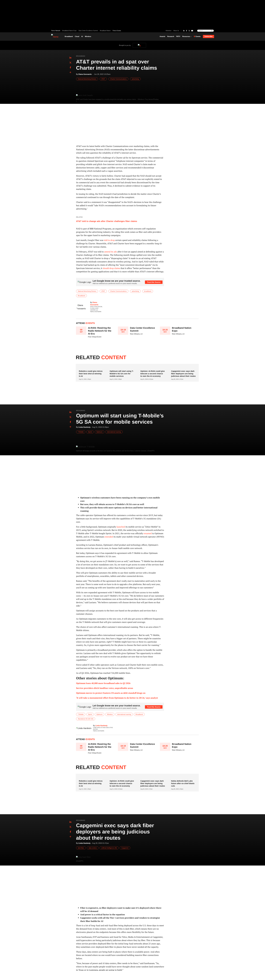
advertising (135, 79)
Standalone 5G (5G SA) (85, 719)
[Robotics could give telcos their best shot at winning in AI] (90, 367)
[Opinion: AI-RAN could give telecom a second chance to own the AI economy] (151, 367)
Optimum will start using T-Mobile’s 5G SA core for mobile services (122, 373)
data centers (93, 848)
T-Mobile (81, 432)
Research (170, 36)
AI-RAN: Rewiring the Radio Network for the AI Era (99, 331)
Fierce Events (117, 30)
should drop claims (111, 268)
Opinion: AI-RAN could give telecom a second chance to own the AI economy (152, 373)
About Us (176, 30)
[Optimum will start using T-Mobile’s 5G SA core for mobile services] (121, 367)
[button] (70, 72)
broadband (147, 291)
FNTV (178, 36)
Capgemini (124, 848)
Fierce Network (55, 30)
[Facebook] (186, 30)
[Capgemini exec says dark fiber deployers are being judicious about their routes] (182, 367)
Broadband (69, 36)
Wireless (88, 36)
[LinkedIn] (184, 30)
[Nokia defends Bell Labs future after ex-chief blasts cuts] (182, 777)
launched (121, 526)
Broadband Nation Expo (69, 30)
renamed (148, 533)
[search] (212, 30)
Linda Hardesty (101, 725)
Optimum (99, 432)
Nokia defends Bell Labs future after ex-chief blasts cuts (182, 783)
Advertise (168, 30)
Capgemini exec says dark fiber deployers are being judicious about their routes (183, 373)
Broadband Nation (105, 30)
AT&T (103, 79)
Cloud (77, 36)
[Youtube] (192, 31)
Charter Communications (118, 79)
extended (109, 536)
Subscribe (208, 36)
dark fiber (81, 848)
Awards (162, 36)
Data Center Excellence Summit (88, 30)
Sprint (90, 432)
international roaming (114, 432)
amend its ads (110, 251)
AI (82, 36)
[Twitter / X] (189, 30)
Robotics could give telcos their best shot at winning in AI (90, 373)
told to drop (109, 240)
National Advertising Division (87, 79)
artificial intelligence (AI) (109, 848)
